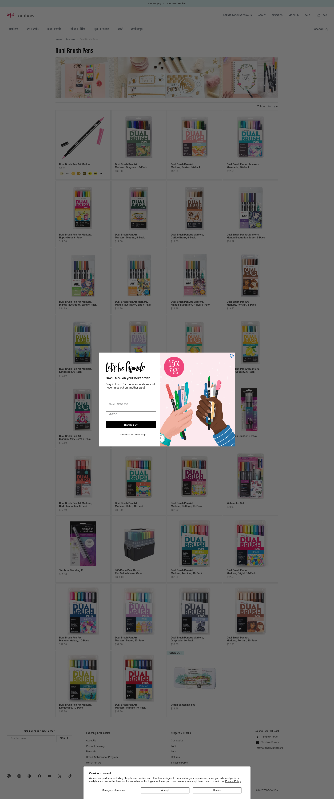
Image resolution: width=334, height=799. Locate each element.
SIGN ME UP (131, 425)
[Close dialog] (231, 355)
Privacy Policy (233, 781)
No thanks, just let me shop (132, 435)
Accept (165, 790)
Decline (217, 790)
